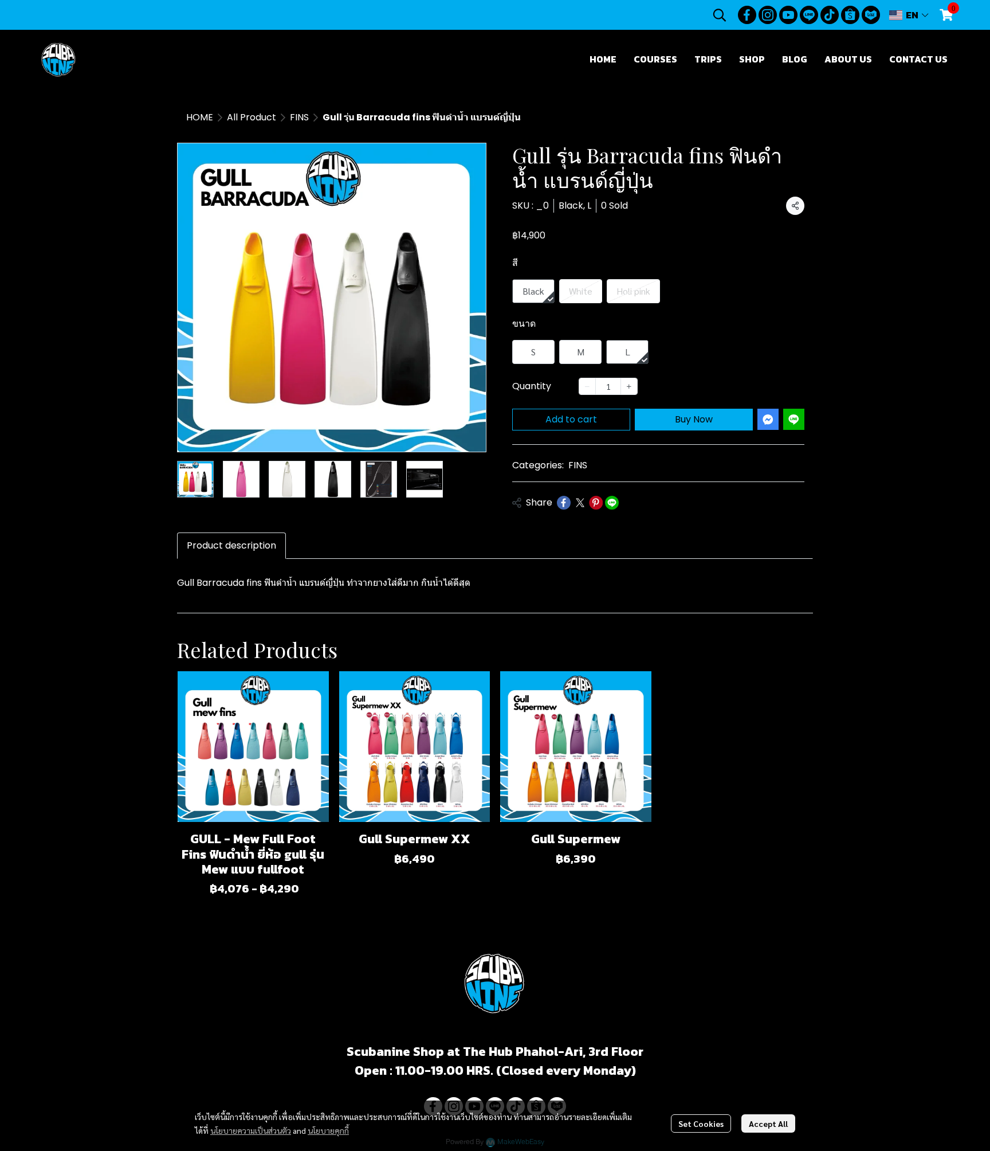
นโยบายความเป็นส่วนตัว (250, 1130)
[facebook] (747, 15)
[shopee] (850, 15)
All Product (251, 117)
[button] (719, 15)
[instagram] (768, 15)
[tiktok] (829, 15)
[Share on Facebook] (564, 503)
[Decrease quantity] (587, 386)
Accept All (768, 1123)
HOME (199, 117)
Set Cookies (701, 1123)
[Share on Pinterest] (596, 503)
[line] (809, 15)
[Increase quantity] (629, 386)
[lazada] (871, 15)
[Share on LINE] (612, 503)
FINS (299, 117)
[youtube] (788, 15)
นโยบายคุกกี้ (328, 1130)
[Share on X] (580, 503)
